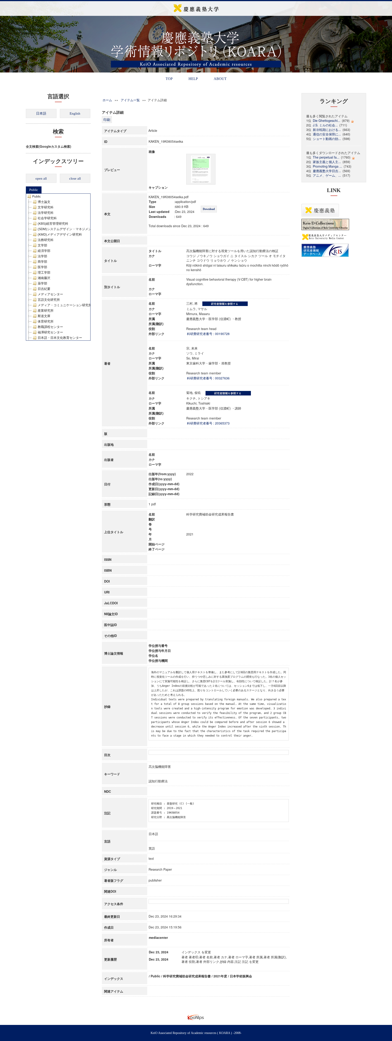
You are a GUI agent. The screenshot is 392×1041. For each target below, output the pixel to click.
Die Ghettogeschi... (326, 120)
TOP (169, 79)
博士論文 (44, 202)
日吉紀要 (44, 289)
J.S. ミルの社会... (325, 125)
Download (209, 209)
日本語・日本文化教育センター (60, 338)
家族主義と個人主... (327, 161)
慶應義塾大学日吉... (327, 171)
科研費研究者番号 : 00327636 (208, 378)
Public (33, 190)
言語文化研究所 (49, 299)
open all (41, 178)
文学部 (42, 245)
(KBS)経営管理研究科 (53, 223)
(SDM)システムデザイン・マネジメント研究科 (71, 229)
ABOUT (220, 79)
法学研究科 (46, 212)
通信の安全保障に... (327, 134)
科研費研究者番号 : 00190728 (208, 333)
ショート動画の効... (327, 138)
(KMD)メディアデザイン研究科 (60, 234)
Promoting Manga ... (327, 166)
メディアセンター (50, 294)
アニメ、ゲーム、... (327, 175)
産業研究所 (46, 310)
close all (75, 178)
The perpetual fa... (326, 157)
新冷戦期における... (327, 129)
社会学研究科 (47, 218)
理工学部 (44, 272)
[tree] (58, 267)
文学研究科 (46, 207)
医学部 (42, 267)
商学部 (42, 261)
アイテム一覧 (130, 100)
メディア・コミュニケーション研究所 (65, 305)
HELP (193, 79)
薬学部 (42, 283)
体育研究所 (46, 321)
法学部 (42, 256)
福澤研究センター (50, 332)
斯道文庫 (44, 316)
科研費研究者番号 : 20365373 (208, 423)
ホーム (107, 100)
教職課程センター (50, 327)
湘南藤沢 (44, 278)
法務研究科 (46, 240)
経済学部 (44, 251)
